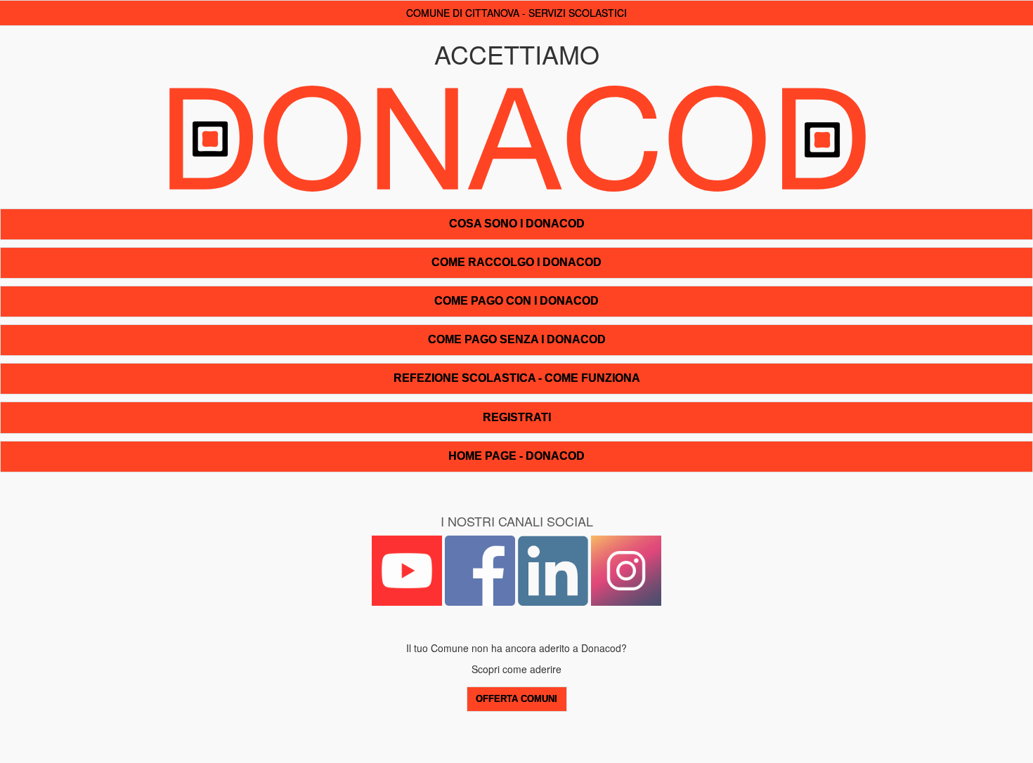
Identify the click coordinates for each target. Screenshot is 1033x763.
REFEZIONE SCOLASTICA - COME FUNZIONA (517, 378)
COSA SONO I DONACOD (517, 224)
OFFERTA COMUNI (516, 699)
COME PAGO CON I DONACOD (516, 301)
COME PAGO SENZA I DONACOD (517, 339)
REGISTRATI (517, 417)
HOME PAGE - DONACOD (516, 456)
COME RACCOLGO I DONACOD (516, 262)
